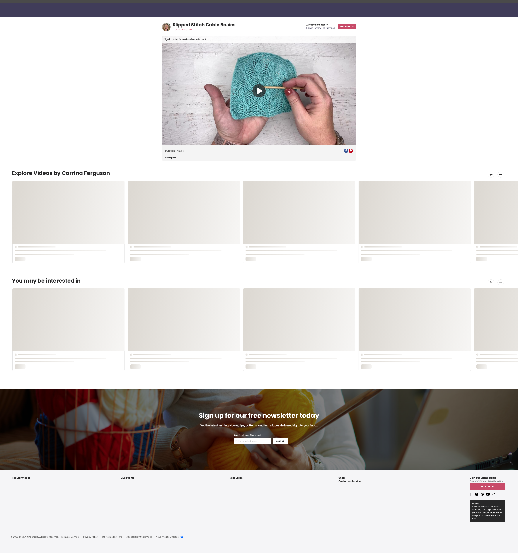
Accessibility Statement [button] (139, 536)
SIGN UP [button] (280, 441)
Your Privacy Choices (167, 536)
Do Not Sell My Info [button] (112, 536)
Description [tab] (170, 157)
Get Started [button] (487, 486)
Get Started (181, 39)
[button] (320, 26)
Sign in (168, 39)
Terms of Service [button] (70, 536)
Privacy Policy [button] (90, 536)
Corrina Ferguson (183, 29)
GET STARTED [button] (347, 26)
